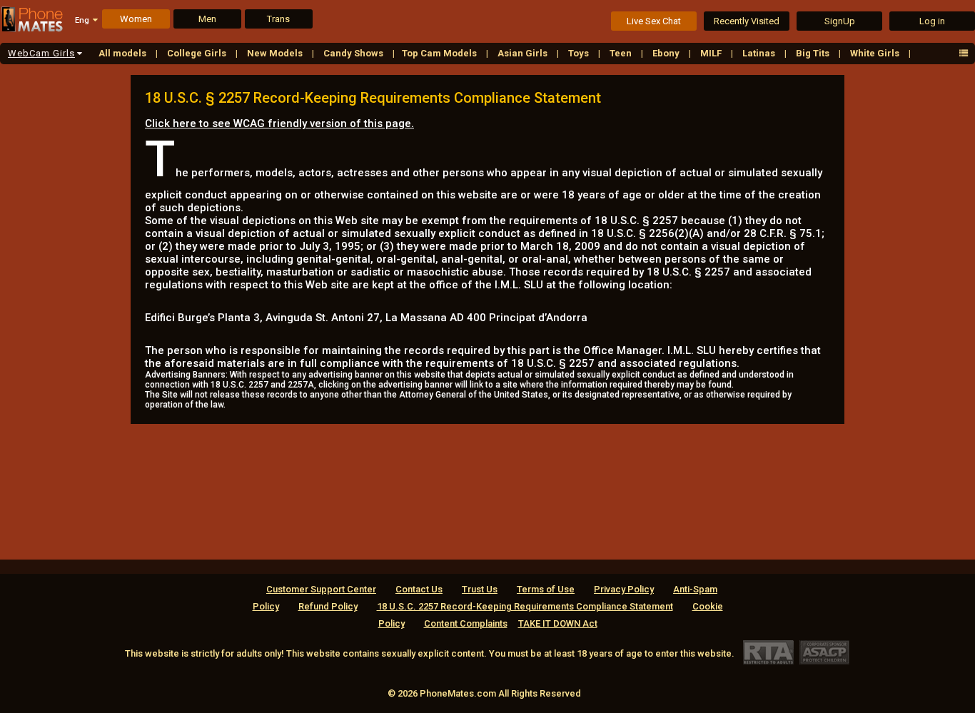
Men (207, 19)
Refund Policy (328, 606)
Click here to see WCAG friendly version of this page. (279, 123)
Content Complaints (465, 623)
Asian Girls (523, 53)
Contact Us (419, 589)
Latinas (759, 53)
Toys (579, 53)
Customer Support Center (321, 589)
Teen (622, 53)
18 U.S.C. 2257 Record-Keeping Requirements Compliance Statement (525, 606)
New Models (276, 53)
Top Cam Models (440, 53)
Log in (932, 21)
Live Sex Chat (654, 21)
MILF (712, 53)
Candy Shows (354, 53)
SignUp (839, 21)
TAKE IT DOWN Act (557, 623)
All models (123, 53)
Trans (278, 19)
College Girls (197, 53)
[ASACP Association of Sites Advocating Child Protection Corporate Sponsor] (824, 651)
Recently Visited (746, 21)
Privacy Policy (624, 589)
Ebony (667, 53)
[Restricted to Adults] (768, 651)
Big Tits (814, 53)
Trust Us (479, 589)
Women (136, 19)
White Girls (875, 53)
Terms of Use (546, 589)
